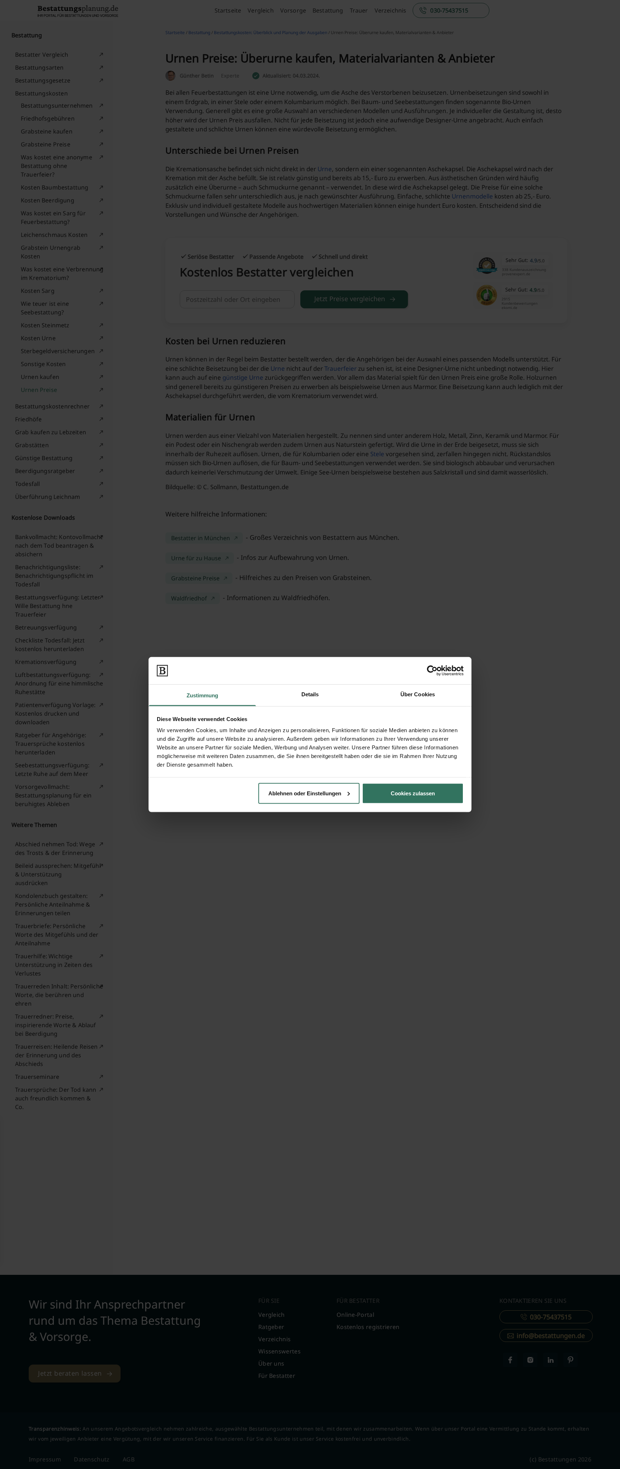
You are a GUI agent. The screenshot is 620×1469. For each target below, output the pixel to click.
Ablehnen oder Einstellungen (304, 793)
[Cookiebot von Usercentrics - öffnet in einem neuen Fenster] (432, 670)
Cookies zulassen (413, 793)
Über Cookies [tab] (417, 694)
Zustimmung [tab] (203, 695)
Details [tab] (310, 694)
